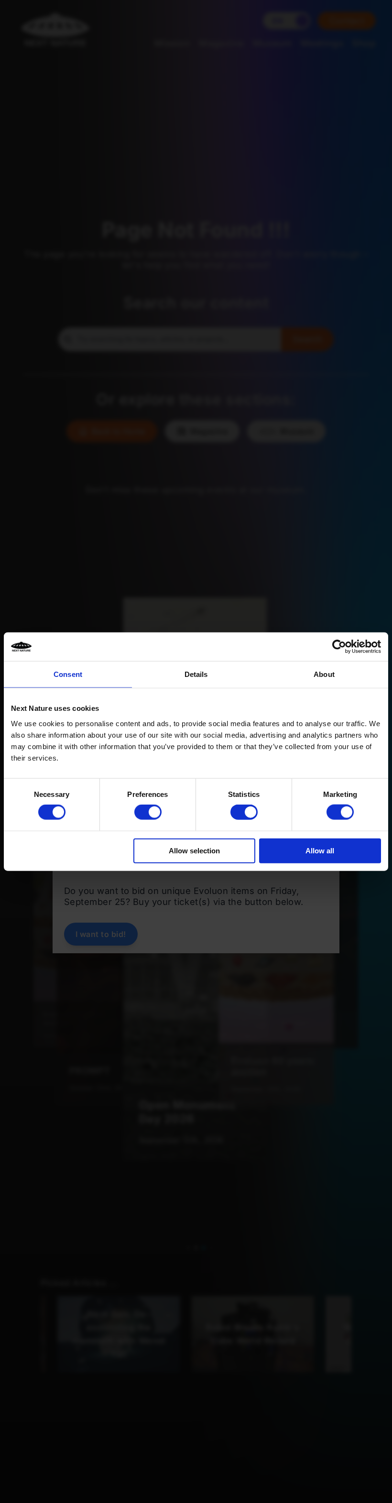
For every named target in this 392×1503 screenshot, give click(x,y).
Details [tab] (196, 674)
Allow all (319, 850)
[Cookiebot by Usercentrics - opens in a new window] (339, 647)
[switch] (148, 812)
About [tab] (324, 674)
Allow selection (194, 850)
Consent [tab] (68, 674)
